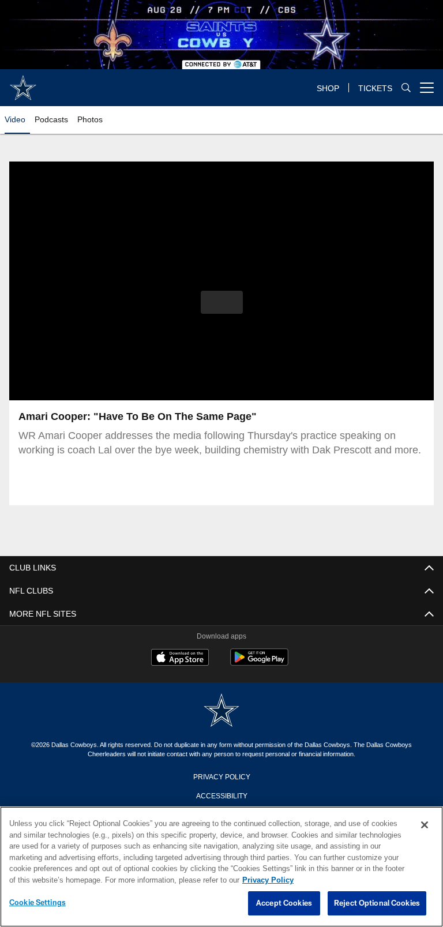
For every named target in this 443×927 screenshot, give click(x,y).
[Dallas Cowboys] (221, 711)
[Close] (424, 825)
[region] (221, 867)
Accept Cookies (284, 903)
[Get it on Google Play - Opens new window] (259, 663)
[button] (222, 302)
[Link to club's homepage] (23, 83)
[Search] (406, 88)
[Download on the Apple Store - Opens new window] (179, 659)
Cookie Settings (37, 902)
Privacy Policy (221, 776)
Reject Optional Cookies (377, 903)
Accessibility (221, 795)
